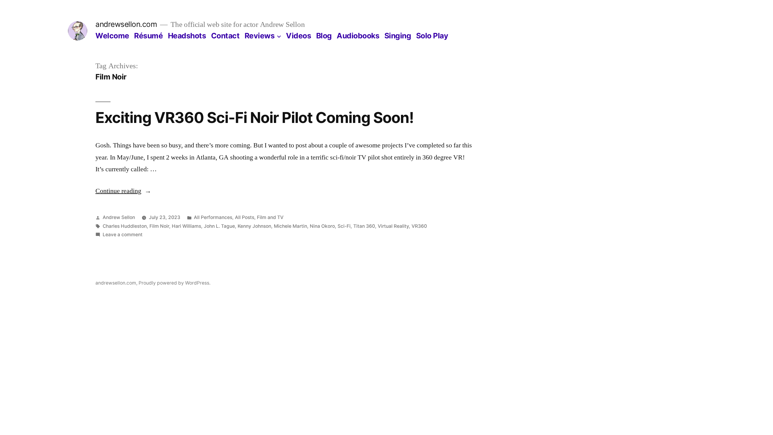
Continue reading (123, 191)
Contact (225, 35)
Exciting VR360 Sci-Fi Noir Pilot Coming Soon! (254, 117)
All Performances (213, 217)
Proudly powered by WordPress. (174, 283)
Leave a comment (123, 234)
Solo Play (432, 35)
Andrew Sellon (119, 217)
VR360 (419, 226)
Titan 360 (364, 226)
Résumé (148, 35)
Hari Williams (186, 226)
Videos (298, 35)
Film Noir (159, 226)
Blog (324, 35)
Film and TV (270, 217)
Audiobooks (358, 35)
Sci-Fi (344, 226)
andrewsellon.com (126, 24)
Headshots (187, 35)
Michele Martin (290, 226)
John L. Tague (219, 226)
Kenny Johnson (254, 226)
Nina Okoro (322, 226)
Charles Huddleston (125, 226)
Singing (397, 35)
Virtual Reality (393, 226)
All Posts (244, 217)
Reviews (260, 35)
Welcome (112, 35)
